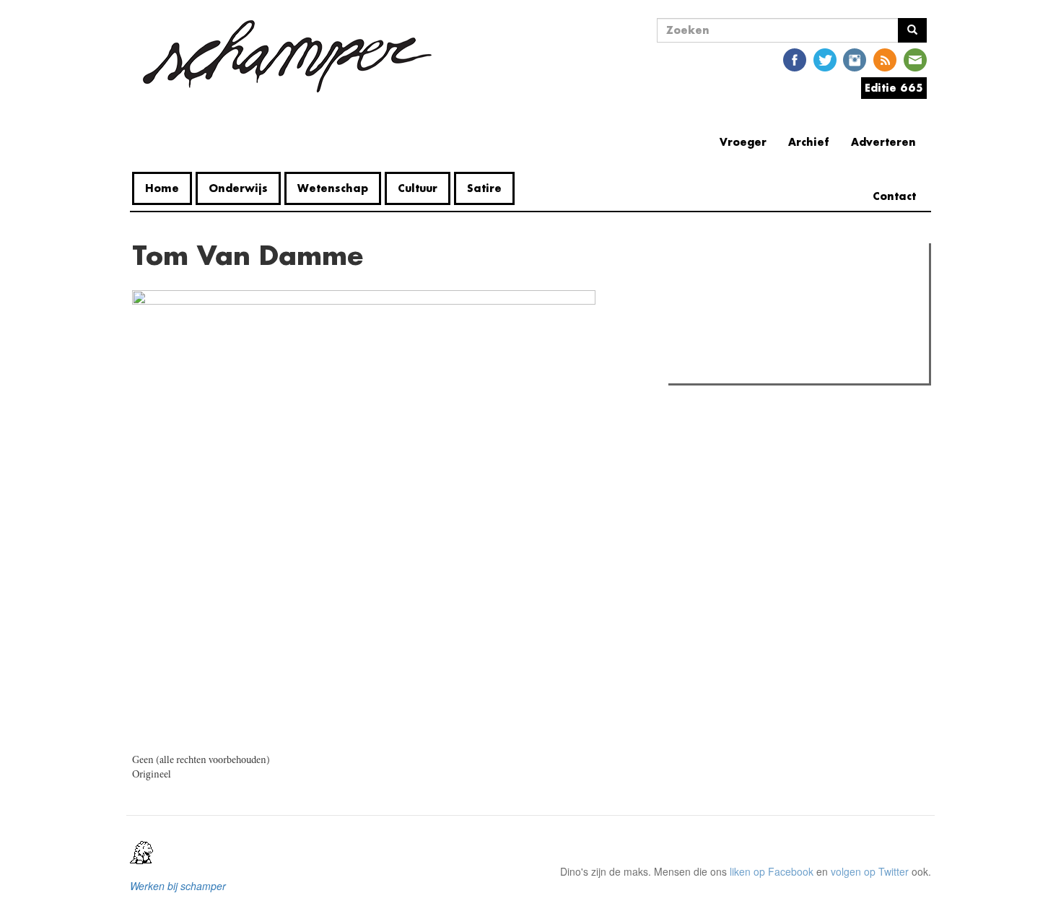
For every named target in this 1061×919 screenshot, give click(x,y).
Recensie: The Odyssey (751, 316)
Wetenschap (332, 188)
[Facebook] (794, 59)
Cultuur (417, 188)
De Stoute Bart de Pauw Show (765, 368)
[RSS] (884, 59)
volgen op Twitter (870, 871)
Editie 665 (894, 88)
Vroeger (743, 142)
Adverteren (883, 142)
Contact (894, 196)
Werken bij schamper (178, 886)
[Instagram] (854, 59)
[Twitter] (825, 59)
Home (162, 188)
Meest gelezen (718, 286)
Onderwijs (238, 188)
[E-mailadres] (915, 59)
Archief (808, 142)
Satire (484, 188)
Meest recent (798, 286)
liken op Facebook (771, 871)
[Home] (287, 56)
